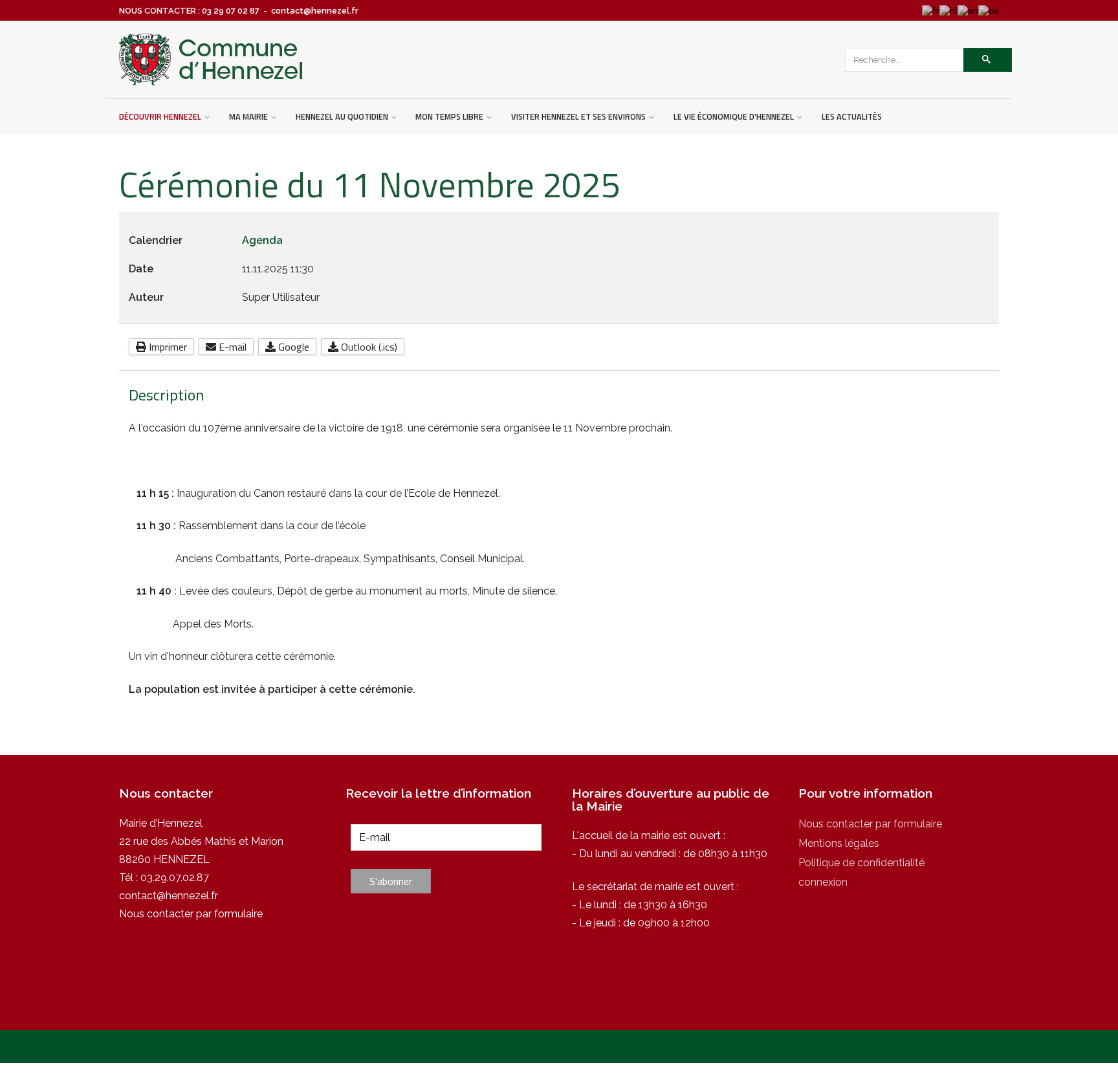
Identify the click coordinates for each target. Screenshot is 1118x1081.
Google (292, 347)
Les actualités (852, 116)
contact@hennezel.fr (168, 896)
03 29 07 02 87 (230, 11)
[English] (968, 11)
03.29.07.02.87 (174, 877)
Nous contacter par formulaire (191, 914)
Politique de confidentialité (861, 863)
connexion (823, 882)
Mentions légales (838, 843)
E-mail (231, 347)
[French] (930, 11)
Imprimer (166, 347)
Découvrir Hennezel (160, 116)
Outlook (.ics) (367, 347)
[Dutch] (948, 11)
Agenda (262, 240)
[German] (988, 11)
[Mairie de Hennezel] (211, 59)
